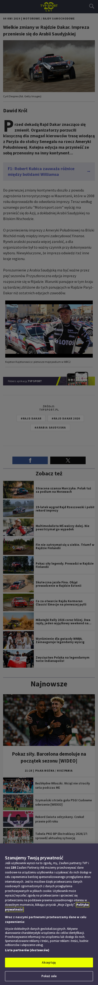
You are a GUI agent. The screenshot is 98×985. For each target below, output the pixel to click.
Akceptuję (49, 962)
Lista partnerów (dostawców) (27, 950)
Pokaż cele (49, 976)
